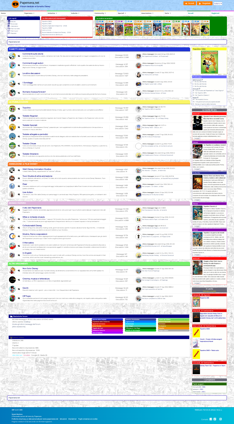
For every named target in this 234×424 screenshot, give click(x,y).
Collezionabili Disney (32, 225)
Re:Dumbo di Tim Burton (150, 194)
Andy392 (160, 65)
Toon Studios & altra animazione (37, 176)
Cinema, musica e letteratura (36, 279)
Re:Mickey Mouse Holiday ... (151, 255)
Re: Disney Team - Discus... (150, 127)
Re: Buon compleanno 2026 (151, 298)
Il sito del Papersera (32, 208)
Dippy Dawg (164, 118)
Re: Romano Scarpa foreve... (151, 93)
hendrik (164, 210)
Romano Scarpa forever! (34, 92)
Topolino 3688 (47, 28)
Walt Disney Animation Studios (37, 169)
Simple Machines (17, 414)
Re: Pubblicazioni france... (150, 155)
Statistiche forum (20, 316)
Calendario (14, 26)
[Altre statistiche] (18, 327)
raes (163, 298)
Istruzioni (63, 419)
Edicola (12, 21)
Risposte (13, 33)
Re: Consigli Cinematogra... (150, 280)
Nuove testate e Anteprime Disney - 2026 (56, 32)
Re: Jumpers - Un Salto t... (150, 186)
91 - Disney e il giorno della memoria (204, 104)
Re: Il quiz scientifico (149, 289)
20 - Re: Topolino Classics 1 (201, 95)
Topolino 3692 (47, 21)
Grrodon (26, 355)
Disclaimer (72, 419)
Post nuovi (14, 31)
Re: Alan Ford (146, 271)
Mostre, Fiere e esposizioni (35, 234)
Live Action (28, 192)
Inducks (74, 13)
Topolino (27, 108)
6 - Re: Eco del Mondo (199, 84)
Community (99, 13)
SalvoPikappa (167, 246)
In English (27, 253)
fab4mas (163, 170)
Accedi (190, 13)
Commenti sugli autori (33, 63)
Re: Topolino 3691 (147, 109)
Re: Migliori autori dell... (149, 84)
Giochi (25, 288)
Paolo (156, 75)
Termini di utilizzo (209, 410)
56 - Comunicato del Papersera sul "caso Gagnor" (208, 90)
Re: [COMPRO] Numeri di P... (151, 246)
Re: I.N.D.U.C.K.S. (147, 75)
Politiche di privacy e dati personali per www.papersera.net (35, 419)
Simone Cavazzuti (167, 155)
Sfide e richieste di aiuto (34, 217)
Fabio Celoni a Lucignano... (151, 236)
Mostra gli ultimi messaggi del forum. (26, 324)
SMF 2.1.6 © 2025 (17, 410)
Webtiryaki (198, 410)
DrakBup (27, 322)
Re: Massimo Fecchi (148, 65)
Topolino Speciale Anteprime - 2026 (54, 26)
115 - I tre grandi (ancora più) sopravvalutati (206, 102)
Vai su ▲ (219, 410)
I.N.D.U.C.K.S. (46, 30)
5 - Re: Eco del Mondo (199, 86)
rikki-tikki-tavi (17, 355)
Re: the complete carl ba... (150, 146)
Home (3, 13)
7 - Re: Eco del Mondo (199, 82)
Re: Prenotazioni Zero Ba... (151, 210)
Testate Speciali (30, 125)
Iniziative (51, 13)
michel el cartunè (166, 146)
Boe (160, 84)
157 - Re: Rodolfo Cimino (200, 99)
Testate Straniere (31, 154)
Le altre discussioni (31, 73)
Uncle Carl (164, 228)
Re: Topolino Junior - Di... (150, 118)
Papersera (28, 13)
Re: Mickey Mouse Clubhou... (151, 178)
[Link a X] (215, 419)
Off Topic (27, 296)
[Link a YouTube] (217, 419)
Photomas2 (164, 56)
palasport (196, 389)
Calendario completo (209, 291)
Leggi (197, 138)
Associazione (146, 13)
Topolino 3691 (46, 23)
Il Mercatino (28, 243)
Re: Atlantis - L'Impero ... (150, 170)
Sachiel (159, 289)
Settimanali (197, 80)
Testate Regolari (30, 116)
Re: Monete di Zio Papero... (150, 228)
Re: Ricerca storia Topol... (150, 219)
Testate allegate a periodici (35, 134)
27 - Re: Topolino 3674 (200, 93)
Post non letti (15, 28)
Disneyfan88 (197, 387)
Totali (195, 98)
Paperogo (156, 271)
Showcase (13, 24)
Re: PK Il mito (146, 137)
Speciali (121, 13)
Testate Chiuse (29, 143)
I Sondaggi (28, 82)
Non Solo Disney (30, 268)
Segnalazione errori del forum (52, 34)
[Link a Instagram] (220, 419)
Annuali (196, 89)
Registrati (215, 13)
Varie (167, 13)
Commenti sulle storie (33, 54)
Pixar (25, 184)
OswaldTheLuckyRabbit (171, 178)
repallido (158, 109)
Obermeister (197, 392)
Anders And (164, 219)
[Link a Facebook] (211, 419)
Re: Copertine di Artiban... (150, 56)
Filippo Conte (166, 236)
